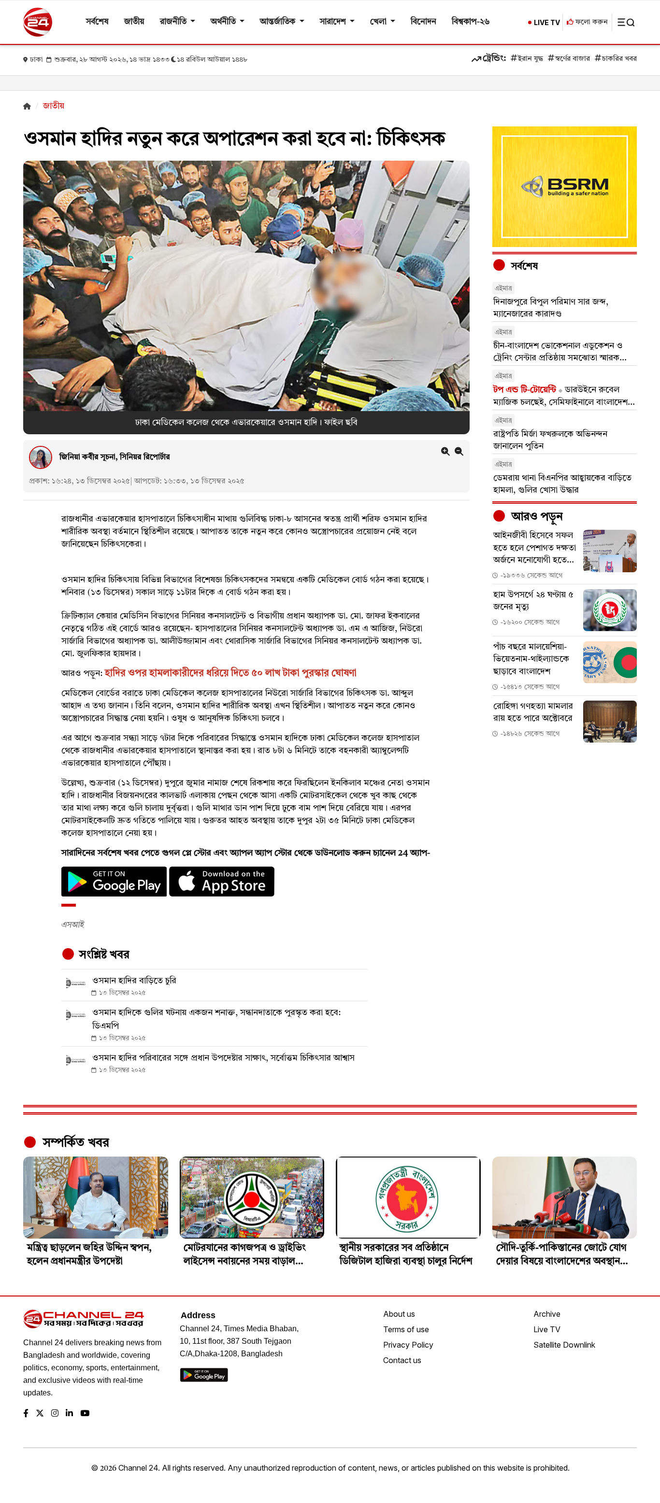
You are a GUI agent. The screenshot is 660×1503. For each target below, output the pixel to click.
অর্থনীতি (224, 22)
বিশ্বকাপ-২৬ (471, 22)
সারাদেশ (334, 22)
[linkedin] (69, 1414)
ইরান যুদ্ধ (530, 59)
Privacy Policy (408, 1345)
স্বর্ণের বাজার (572, 59)
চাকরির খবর (619, 59)
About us (399, 1314)
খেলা (379, 22)
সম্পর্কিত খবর (74, 1143)
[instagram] (54, 1414)
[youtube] (84, 1414)
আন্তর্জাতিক (278, 22)
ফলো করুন (591, 22)
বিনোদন (423, 22)
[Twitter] (40, 1414)
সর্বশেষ (97, 22)
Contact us (402, 1360)
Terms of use (406, 1329)
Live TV (546, 1329)
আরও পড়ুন (536, 517)
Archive (546, 1314)
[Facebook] (26, 1414)
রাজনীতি (174, 22)
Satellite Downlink (564, 1345)
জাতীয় (134, 22)
